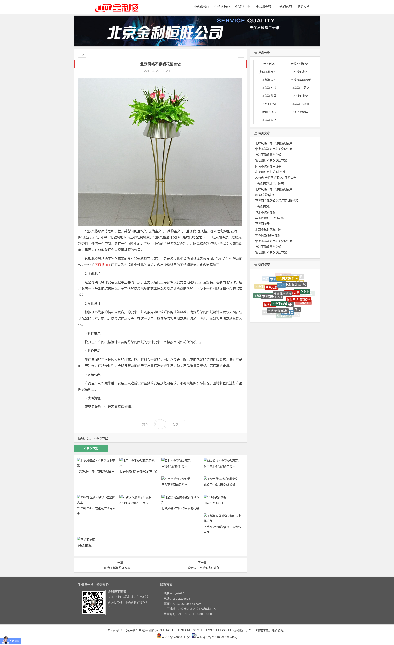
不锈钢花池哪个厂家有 (133, 503)
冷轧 (297, 296)
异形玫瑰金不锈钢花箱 (269, 218)
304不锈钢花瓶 (213, 503)
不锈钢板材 (263, 6)
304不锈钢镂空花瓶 (267, 235)
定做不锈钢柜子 (269, 72)
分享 (176, 424)
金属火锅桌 (300, 112)
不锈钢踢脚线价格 (274, 304)
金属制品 (269, 64)
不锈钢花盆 (101, 438)
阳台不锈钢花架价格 (174, 484)
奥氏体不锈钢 (282, 278)
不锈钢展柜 (269, 80)
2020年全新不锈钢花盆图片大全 (275, 177)
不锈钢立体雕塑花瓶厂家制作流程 (276, 200)
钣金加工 (287, 296)
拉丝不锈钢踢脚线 (298, 286)
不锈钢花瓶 (84, 545)
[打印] (177, 71)
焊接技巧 (293, 306)
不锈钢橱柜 (269, 120)
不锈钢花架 (91, 448)
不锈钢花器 (262, 223)
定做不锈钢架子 (301, 64)
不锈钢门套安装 (279, 312)
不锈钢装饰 (222, 6)
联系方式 (303, 6)
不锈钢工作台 (269, 104)
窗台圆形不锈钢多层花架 (219, 466)
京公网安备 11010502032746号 (217, 637)
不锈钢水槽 (269, 88)
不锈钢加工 (103, 265)
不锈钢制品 (201, 6)
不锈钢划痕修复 (278, 295)
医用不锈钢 (269, 112)
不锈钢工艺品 (300, 88)
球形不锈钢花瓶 (265, 212)
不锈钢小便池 (300, 104)
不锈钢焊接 (301, 305)
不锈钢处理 (280, 285)
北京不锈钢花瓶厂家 (268, 229)
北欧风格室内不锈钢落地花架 (96, 471)
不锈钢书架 (300, 96)
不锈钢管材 (284, 6)
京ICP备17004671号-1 (176, 637)
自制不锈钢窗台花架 (174, 466)
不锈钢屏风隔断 (301, 80)
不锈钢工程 (243, 6)
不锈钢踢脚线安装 (265, 290)
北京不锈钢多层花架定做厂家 (138, 471)
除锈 (290, 286)
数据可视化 (284, 305)
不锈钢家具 (300, 72)
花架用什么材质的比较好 (219, 484)
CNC (281, 275)
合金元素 (271, 280)
